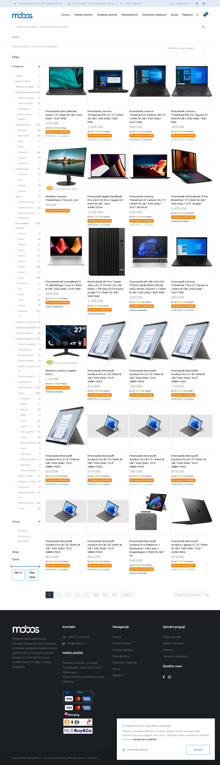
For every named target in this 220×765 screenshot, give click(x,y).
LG (19, 316)
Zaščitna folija (24, 382)
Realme (21, 255)
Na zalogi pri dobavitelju (24, 538)
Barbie (24, 404)
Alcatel (21, 272)
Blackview (23, 283)
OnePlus (22, 244)
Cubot (21, 294)
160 (95, 595)
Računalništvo (129, 15)
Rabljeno (187, 15)
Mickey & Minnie (28, 442)
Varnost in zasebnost (175, 656)
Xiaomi (21, 266)
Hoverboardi (24, 109)
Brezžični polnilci (26, 355)
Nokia (21, 239)
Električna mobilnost (154, 15)
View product (75, 88)
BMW (23, 415)
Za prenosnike (24, 349)
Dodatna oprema (107, 15)
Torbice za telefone (27, 344)
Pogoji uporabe (172, 637)
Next (126, 595)
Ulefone (21, 261)
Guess (23, 426)
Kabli (20, 141)
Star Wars (25, 465)
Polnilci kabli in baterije (25, 116)
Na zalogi (22, 530)
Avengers (25, 398)
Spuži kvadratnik (28, 459)
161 (105, 595)
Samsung (22, 311)
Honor (21, 300)
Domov (65, 15)
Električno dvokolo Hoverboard (26, 215)
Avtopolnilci (24, 487)
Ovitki (21, 393)
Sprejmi (198, 750)
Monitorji (22, 130)
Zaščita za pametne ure (27, 368)
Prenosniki (23, 152)
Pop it (23, 448)
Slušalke (22, 157)
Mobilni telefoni (83, 15)
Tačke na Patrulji (28, 470)
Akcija (174, 15)
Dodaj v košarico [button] (57, 88)
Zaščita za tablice (26, 376)
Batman (24, 409)
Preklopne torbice (26, 503)
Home (15, 37)
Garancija (168, 650)
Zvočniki (22, 191)
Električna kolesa (26, 202)
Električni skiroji (25, 103)
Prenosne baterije (26, 360)
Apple (21, 277)
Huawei (21, 305)
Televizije (22, 174)
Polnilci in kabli (25, 476)
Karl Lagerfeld (27, 431)
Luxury (24, 437)
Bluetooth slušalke (27, 481)
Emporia (22, 233)
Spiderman (26, 454)
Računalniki (23, 135)
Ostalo (21, 250)
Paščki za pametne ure (27, 495)
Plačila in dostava (173, 643)
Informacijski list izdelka (65, 189)
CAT (20, 289)
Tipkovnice (23, 163)
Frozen (24, 420)
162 (114, 595)
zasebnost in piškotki (145, 739)
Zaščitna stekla (25, 387)
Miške (20, 146)
